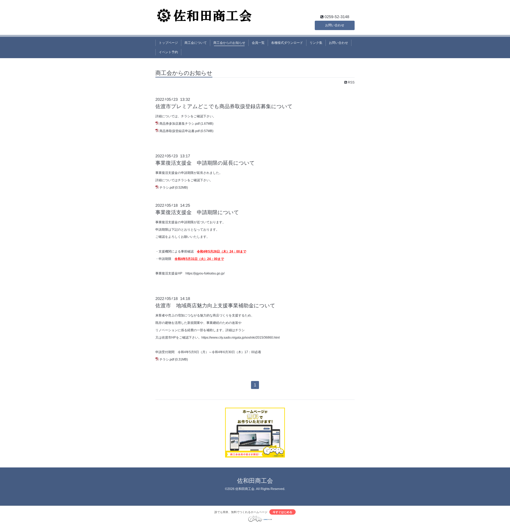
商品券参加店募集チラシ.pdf (179, 123)
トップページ (168, 42)
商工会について (195, 42)
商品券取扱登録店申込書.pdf (179, 131)
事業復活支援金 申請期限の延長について (205, 163)
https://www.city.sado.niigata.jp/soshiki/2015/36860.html (240, 337)
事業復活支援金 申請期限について (197, 212)
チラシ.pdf (166, 187)
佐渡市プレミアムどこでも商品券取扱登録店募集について (224, 106)
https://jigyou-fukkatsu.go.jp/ (205, 273)
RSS (351, 82)
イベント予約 (168, 52)
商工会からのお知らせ (229, 42)
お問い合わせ (334, 25)
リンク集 (316, 42)
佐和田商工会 (255, 480)
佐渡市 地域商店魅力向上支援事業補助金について (215, 306)
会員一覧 (258, 42)
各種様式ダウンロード (287, 42)
